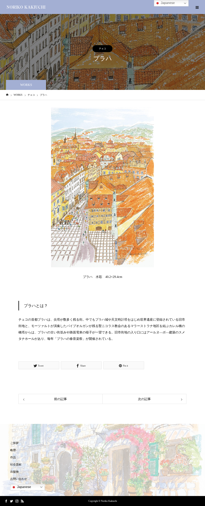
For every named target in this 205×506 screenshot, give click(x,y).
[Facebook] (6, 501)
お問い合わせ (18, 478)
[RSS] (22, 501)
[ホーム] (7, 94)
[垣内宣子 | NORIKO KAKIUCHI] (26, 7)
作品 (13, 457)
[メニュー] (197, 7)
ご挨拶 (14, 442)
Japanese (23, 487)
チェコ (102, 48)
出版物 (14, 471)
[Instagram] (17, 501)
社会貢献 (15, 464)
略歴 (13, 450)
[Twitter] (11, 501)
